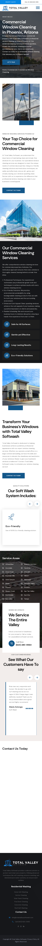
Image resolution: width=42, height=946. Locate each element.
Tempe (26, 599)
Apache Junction (30, 564)
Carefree (27, 568)
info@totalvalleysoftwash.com (22, 918)
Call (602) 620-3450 (22, 922)
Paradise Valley (29, 583)
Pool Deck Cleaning (21, 902)
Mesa (7, 583)
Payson (8, 587)
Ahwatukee (9, 564)
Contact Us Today (13, 190)
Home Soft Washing (21, 892)
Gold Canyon (10, 580)
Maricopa (27, 580)
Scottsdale (9, 595)
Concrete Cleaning (21, 905)
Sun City (27, 595)
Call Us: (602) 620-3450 (31, 2)
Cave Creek (9, 572)
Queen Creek (10, 591)
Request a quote (11, 2)
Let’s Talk (11, 62)
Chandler (27, 572)
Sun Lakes (9, 599)
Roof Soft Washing (21, 908)
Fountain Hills (10, 576)
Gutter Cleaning (21, 895)
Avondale (8, 568)
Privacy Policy (32, 939)
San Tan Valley (29, 591)
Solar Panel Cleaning (21, 898)
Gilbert (26, 576)
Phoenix (27, 587)
